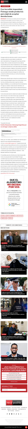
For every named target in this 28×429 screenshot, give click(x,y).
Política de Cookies (16, 407)
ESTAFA (2, 215)
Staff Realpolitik (22, 409)
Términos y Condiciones (12, 409)
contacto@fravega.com (10, 143)
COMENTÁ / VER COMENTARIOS (14, 225)
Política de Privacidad (6, 407)
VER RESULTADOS (14, 381)
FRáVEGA (10, 218)
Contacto (17, 410)
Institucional (11, 410)
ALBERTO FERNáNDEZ (10, 215)
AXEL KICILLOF (20, 215)
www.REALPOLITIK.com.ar (7, 173)
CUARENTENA (4, 218)
